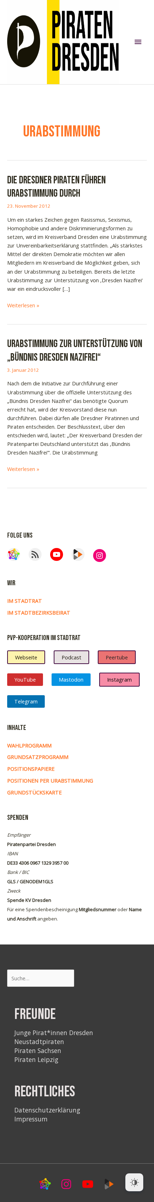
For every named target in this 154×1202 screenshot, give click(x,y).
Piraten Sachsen (37, 1050)
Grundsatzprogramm (37, 756)
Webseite (26, 657)
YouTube (25, 679)
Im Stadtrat (24, 600)
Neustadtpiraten (39, 1041)
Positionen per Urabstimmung (50, 780)
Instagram (119, 679)
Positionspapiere (30, 768)
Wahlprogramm (29, 745)
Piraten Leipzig (36, 1059)
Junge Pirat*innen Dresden (53, 1032)
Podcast (71, 657)
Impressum (31, 1119)
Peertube (117, 657)
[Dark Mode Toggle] (134, 1182)
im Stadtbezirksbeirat (38, 612)
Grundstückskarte (34, 792)
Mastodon (71, 679)
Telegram (26, 701)
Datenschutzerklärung (47, 1110)
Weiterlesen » (23, 305)
